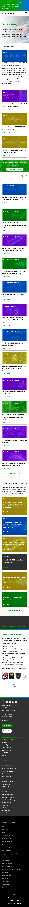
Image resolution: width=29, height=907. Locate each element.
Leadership (5, 745)
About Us (4, 742)
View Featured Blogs (15, 169)
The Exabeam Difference (9, 768)
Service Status (6, 810)
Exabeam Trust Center (8, 784)
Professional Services (8, 797)
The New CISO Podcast (8, 781)
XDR (3, 887)
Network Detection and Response (11, 869)
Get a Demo (7, 725)
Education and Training (8, 800)
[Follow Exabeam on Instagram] (15, 721)
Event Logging (6, 881)
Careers (4, 760)
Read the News (6, 8)
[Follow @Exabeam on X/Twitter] (13, 720)
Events (3, 758)
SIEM (3, 826)
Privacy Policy (14, 900)
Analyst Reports (6, 750)
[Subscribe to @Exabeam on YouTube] (19, 721)
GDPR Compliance (7, 860)
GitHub (4, 807)
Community (5, 805)
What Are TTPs (6, 872)
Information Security (7, 835)
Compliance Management (9, 854)
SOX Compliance (7, 866)
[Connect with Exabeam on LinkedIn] (10, 720)
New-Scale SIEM (6, 875)
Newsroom (5, 752)
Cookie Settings (6, 813)
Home (3, 21)
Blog (3, 773)
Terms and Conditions (14, 898)
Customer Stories (7, 779)
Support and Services (8, 794)
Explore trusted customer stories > (14, 626)
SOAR (3, 844)
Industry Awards (6, 747)
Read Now (5, 86)
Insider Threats (6, 848)
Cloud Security (6, 884)
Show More (14, 474)
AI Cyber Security (7, 838)
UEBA (3, 832)
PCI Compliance (6, 857)
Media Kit (4, 755)
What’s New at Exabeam (8, 771)
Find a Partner (5, 786)
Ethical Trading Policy (14, 903)
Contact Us (7, 731)
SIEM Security (6, 878)
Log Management (7, 841)
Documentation (6, 802)
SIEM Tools (5, 829)
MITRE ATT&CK (6, 851)
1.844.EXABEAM (7, 714)
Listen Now (7, 567)
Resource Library (7, 776)
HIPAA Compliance (7, 863)
